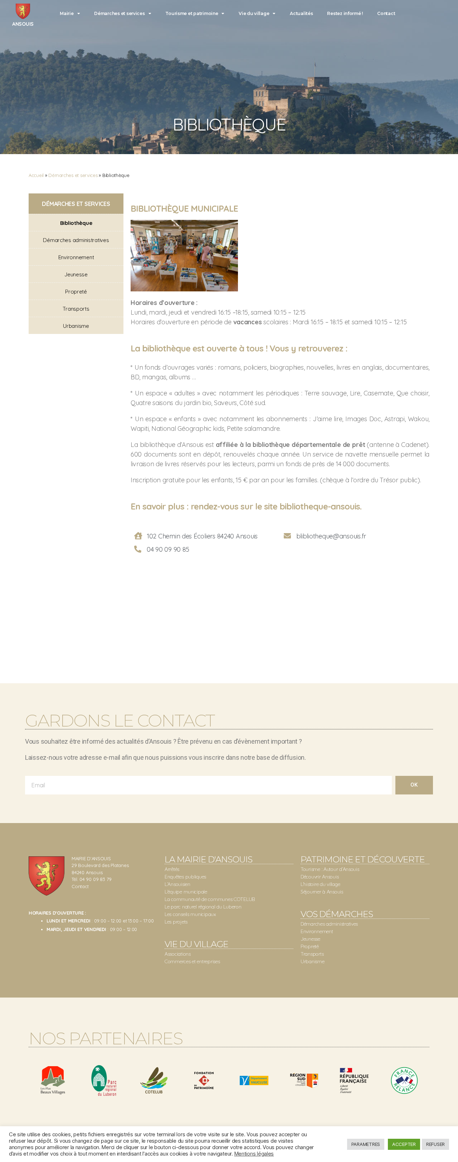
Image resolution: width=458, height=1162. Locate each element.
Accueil (36, 175)
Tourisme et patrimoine (191, 13)
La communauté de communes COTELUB (210, 899)
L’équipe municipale (186, 891)
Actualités (301, 13)
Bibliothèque (76, 223)
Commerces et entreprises (192, 961)
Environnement (76, 257)
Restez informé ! (345, 13)
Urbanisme (76, 325)
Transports (76, 308)
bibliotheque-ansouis (319, 506)
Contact (386, 13)
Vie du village (254, 13)
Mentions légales (254, 1154)
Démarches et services (119, 13)
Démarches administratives (76, 240)
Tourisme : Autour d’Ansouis (330, 869)
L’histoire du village (320, 884)
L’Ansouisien (177, 884)
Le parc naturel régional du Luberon (203, 906)
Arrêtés (172, 869)
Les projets (176, 922)
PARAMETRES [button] (365, 1144)
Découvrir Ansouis (319, 876)
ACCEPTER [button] (404, 1144)
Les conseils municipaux (190, 914)
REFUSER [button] (435, 1144)
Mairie (66, 13)
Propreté (76, 291)
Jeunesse (76, 274)
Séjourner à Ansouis (322, 891)
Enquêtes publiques (185, 876)
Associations (178, 954)
